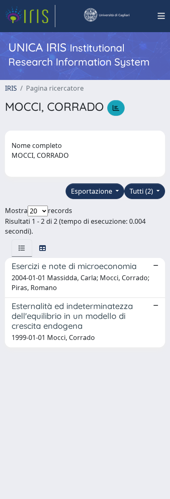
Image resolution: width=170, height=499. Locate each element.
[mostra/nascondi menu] (161, 16)
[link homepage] (30, 16)
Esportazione (92, 191)
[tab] (22, 248)
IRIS (11, 88)
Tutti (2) (142, 191)
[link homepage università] (106, 16)
